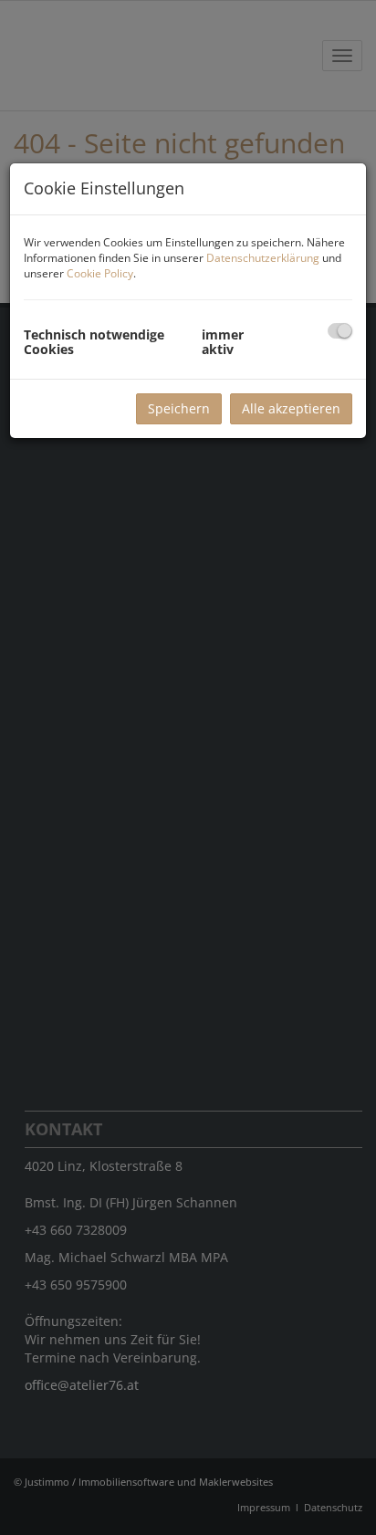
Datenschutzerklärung (262, 258)
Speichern (179, 408)
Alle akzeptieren (291, 408)
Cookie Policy (100, 273)
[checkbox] (340, 331)
